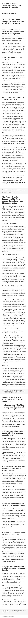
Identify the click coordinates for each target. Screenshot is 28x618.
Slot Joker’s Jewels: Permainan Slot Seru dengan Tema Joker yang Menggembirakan (12, 200)
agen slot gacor (18, 610)
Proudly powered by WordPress (8, 616)
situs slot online (10, 611)
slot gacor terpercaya (17, 611)
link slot (5, 611)
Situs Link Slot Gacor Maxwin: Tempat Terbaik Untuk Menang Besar (13, 21)
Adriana (12, 189)
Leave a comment (11, 192)
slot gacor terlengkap (6, 392)
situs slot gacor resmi (21, 391)
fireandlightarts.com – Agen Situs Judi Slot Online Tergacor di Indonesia (11, 5)
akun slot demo (18, 189)
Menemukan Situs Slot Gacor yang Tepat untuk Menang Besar (12, 399)
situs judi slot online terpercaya (16, 191)
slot (12, 473)
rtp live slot (8, 191)
